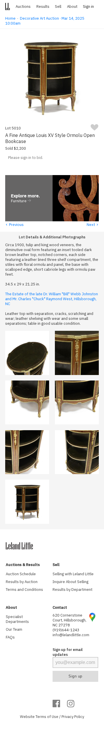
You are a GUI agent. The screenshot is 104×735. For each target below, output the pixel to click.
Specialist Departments (17, 619)
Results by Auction (22, 581)
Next (93, 224)
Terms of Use (47, 716)
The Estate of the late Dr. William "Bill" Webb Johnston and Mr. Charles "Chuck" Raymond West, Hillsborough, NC (51, 299)
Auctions (23, 6)
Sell (58, 6)
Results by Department (72, 589)
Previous (14, 224)
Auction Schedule (21, 573)
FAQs (10, 637)
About (72, 6)
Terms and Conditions (24, 589)
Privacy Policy (73, 716)
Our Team (14, 629)
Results (42, 6)
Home (10, 18)
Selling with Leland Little (73, 573)
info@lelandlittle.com (71, 634)
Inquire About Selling (70, 581)
